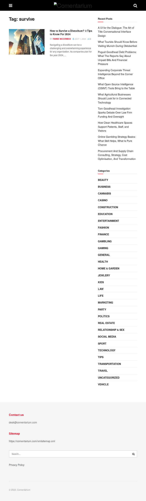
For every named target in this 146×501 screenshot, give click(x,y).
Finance (103, 234)
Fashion (103, 227)
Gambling (105, 241)
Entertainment (108, 220)
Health (103, 261)
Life (100, 295)
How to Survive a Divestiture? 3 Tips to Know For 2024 (71, 32)
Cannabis (104, 193)
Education (105, 214)
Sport (102, 343)
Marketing (105, 302)
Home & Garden (108, 268)
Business (104, 186)
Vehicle (103, 384)
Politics (104, 316)
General (104, 255)
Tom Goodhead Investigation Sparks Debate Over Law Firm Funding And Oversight (115, 112)
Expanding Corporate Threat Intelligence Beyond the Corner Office (115, 74)
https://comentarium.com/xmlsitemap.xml (32, 441)
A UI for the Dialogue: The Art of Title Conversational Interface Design (116, 31)
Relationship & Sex (111, 330)
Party (102, 309)
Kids (101, 282)
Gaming (103, 248)
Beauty (103, 180)
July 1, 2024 (80, 39)
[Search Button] (133, 453)
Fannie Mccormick (62, 39)
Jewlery (104, 275)
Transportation (109, 364)
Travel (103, 370)
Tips (100, 357)
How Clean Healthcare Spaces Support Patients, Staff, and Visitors (115, 126)
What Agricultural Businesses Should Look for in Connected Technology (114, 98)
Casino (103, 200)
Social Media (107, 336)
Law (100, 289)
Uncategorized (108, 377)
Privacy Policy (16, 465)
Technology (106, 350)
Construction (108, 207)
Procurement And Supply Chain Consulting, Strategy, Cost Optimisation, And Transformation (117, 155)
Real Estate (106, 323)
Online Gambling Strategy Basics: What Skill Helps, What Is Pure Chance (117, 140)
